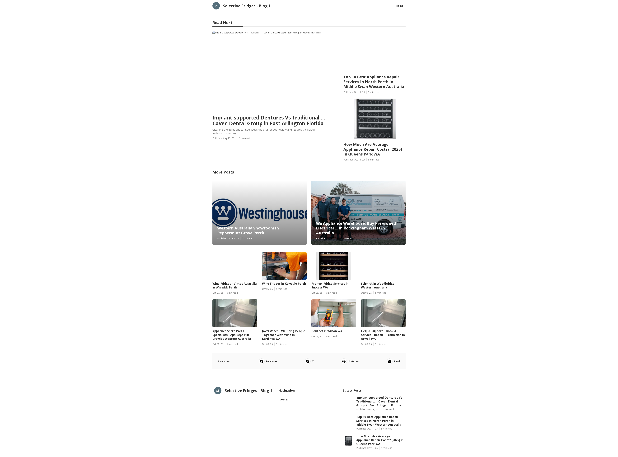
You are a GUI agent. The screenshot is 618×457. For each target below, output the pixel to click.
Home (399, 5)
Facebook (271, 361)
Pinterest (353, 361)
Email (397, 361)
